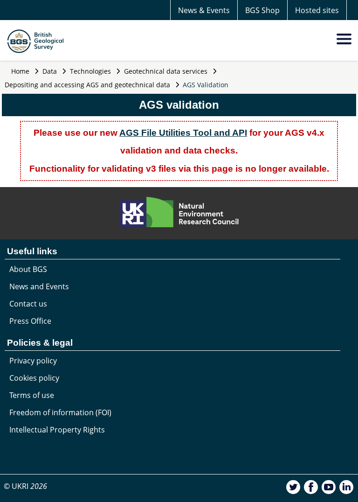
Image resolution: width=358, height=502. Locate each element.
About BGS (28, 269)
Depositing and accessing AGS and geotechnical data (87, 84)
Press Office (30, 321)
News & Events (204, 10)
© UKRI (25, 486)
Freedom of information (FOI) (60, 412)
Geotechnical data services (165, 71)
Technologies (90, 71)
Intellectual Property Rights (57, 430)
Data (49, 71)
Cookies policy (34, 378)
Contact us (28, 304)
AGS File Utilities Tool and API (183, 133)
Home (20, 71)
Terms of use (31, 395)
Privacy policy (33, 361)
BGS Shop (262, 10)
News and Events (39, 286)
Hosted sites (317, 10)
